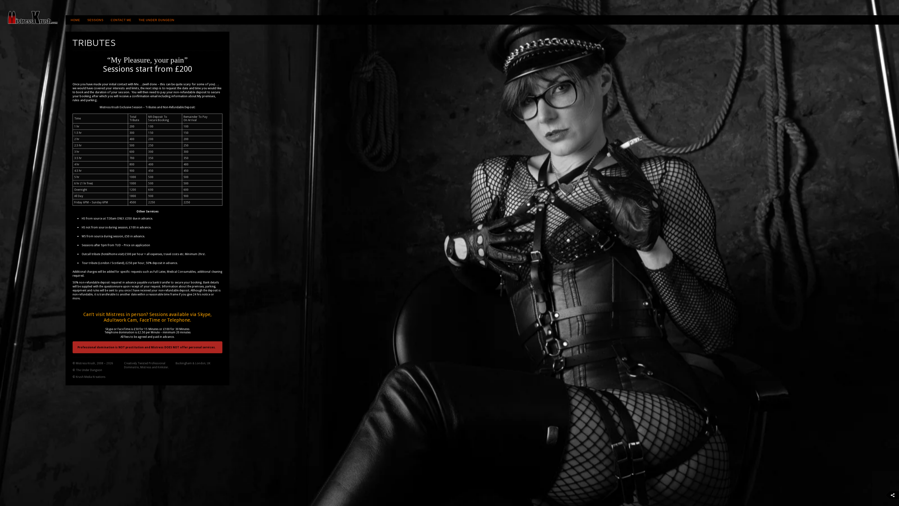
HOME (75, 20)
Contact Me (121, 20)
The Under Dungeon (156, 20)
